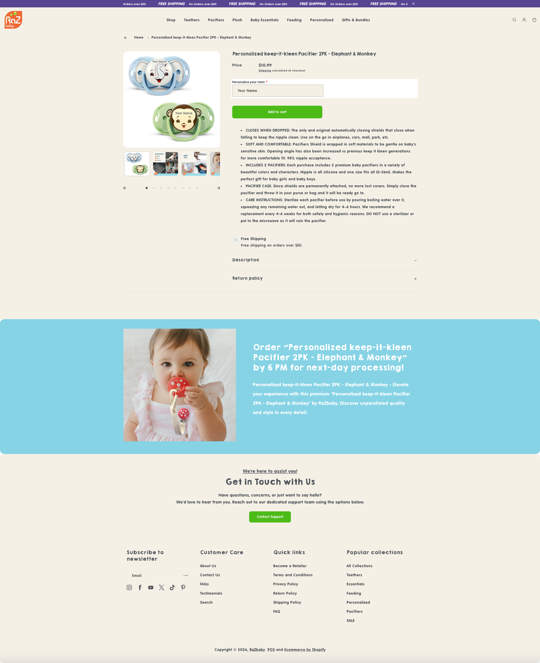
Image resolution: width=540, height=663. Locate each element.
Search (206, 602)
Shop (171, 20)
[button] (413, 4)
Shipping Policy (287, 602)
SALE (351, 620)
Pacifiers (216, 20)
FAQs (204, 584)
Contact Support (270, 517)
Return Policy (285, 593)
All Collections (360, 566)
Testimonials (211, 593)
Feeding (294, 20)
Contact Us (210, 575)
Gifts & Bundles (356, 20)
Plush (237, 20)
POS (271, 649)
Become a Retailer (289, 566)
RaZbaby (257, 649)
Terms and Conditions (293, 575)
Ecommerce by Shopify (304, 649)
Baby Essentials (265, 20)
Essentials (355, 584)
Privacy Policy (285, 584)
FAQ (276, 611)
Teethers (192, 20)
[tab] (146, 187)
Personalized (321, 20)
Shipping (265, 70)
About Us (208, 566)
